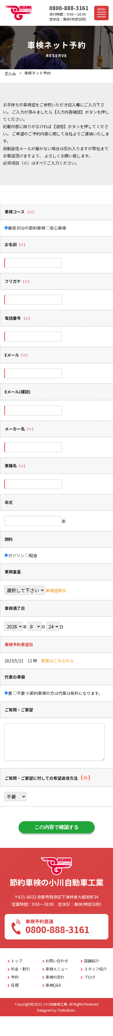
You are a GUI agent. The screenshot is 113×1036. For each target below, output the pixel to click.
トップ (16, 961)
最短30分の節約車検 (26, 228)
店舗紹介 (91, 961)
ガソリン (16, 555)
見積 (15, 985)
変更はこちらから (57, 661)
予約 (15, 977)
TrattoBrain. (66, 1010)
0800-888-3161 (68, 8)
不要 (21, 693)
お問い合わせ (56, 961)
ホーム (10, 73)
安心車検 (58, 228)
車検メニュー (56, 969)
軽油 (33, 555)
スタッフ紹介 (95, 969)
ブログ (89, 977)
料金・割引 (20, 969)
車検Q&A (53, 985)
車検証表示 (56, 590)
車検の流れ (54, 977)
